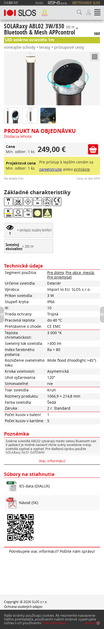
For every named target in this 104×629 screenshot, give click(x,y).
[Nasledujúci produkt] (102, 315)
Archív (39, 2)
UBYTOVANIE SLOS (86, 3)
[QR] (52, 528)
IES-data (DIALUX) (34, 486)
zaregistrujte (50, 169)
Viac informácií (54, 623)
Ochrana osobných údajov (23, 606)
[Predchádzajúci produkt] (2, 315)
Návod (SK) (28, 502)
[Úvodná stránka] (20, 13)
